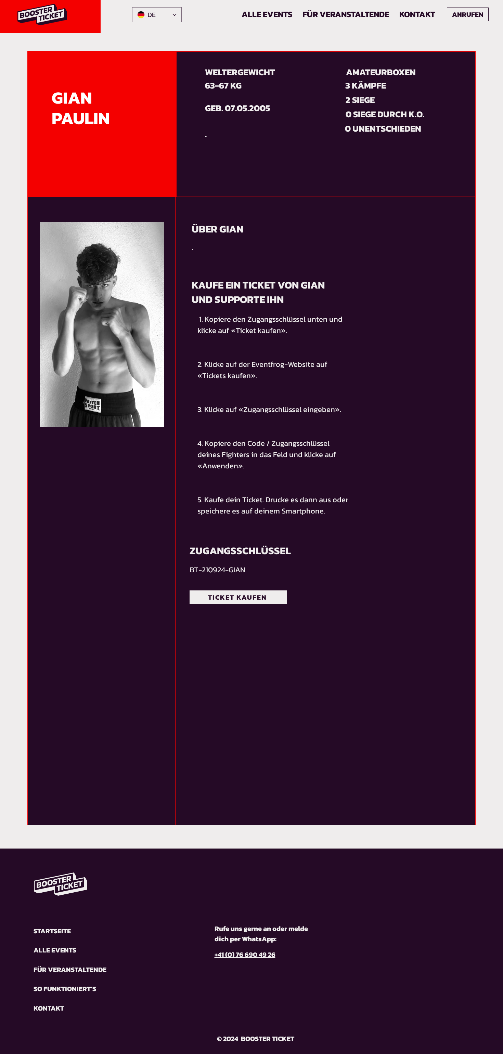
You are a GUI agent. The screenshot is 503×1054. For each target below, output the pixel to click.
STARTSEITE (52, 931)
